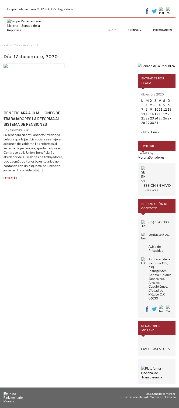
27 (169, 118)
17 (156, 114)
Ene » (155, 132)
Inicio (112, 30)
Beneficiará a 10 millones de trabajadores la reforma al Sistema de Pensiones (31, 118)
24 (156, 118)
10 (156, 109)
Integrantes (162, 30)
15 (147, 114)
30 (152, 123)
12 (165, 109)
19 (165, 114)
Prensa (133, 30)
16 (152, 114)
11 (160, 109)
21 (143, 118)
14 (143, 114)
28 (143, 123)
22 (147, 118)
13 (169, 109)
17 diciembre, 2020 (18, 130)
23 (152, 118)
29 (147, 123)
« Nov (145, 132)
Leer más (10, 178)
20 (169, 114)
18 (160, 114)
